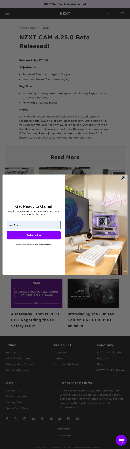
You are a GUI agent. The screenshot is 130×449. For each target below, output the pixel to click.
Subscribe (33, 235)
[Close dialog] (123, 178)
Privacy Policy (46, 244)
